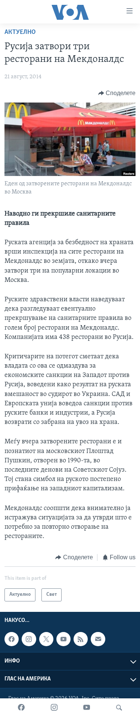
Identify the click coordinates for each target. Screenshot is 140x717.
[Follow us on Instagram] (29, 639)
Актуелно (20, 32)
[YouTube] (86, 707)
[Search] (119, 707)
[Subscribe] (98, 639)
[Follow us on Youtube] (63, 639)
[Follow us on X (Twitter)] (46, 639)
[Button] (117, 93)
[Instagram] (54, 707)
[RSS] (81, 639)
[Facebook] (21, 707)
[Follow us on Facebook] (11, 639)
